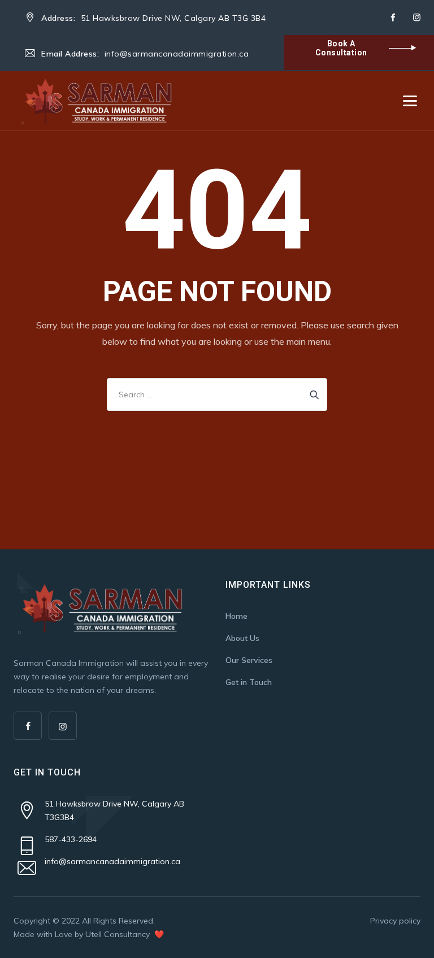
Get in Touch (248, 682)
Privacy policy (395, 921)
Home (236, 616)
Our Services (248, 660)
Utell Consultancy (118, 934)
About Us (242, 638)
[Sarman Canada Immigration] (98, 101)
